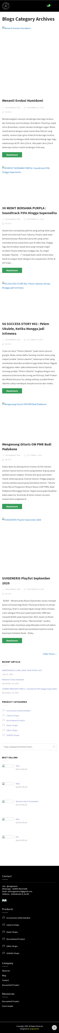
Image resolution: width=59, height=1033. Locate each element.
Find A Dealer (7, 1006)
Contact (5, 980)
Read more (12, 154)
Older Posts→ (50, 653)
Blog (4, 975)
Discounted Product (10, 985)
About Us (6, 970)
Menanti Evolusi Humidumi (22, 100)
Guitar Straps (12, 725)
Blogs (8, 112)
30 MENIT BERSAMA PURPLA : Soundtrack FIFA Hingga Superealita (29, 689)
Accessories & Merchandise (18, 710)
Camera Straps (12, 715)
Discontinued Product (15, 720)
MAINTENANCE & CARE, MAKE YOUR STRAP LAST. (22, 670)
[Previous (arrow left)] (5, 516)
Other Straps (12, 730)
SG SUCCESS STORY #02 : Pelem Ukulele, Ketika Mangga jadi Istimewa (25, 329)
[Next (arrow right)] (54, 516)
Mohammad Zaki (12, 107)
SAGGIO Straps (12, 735)
